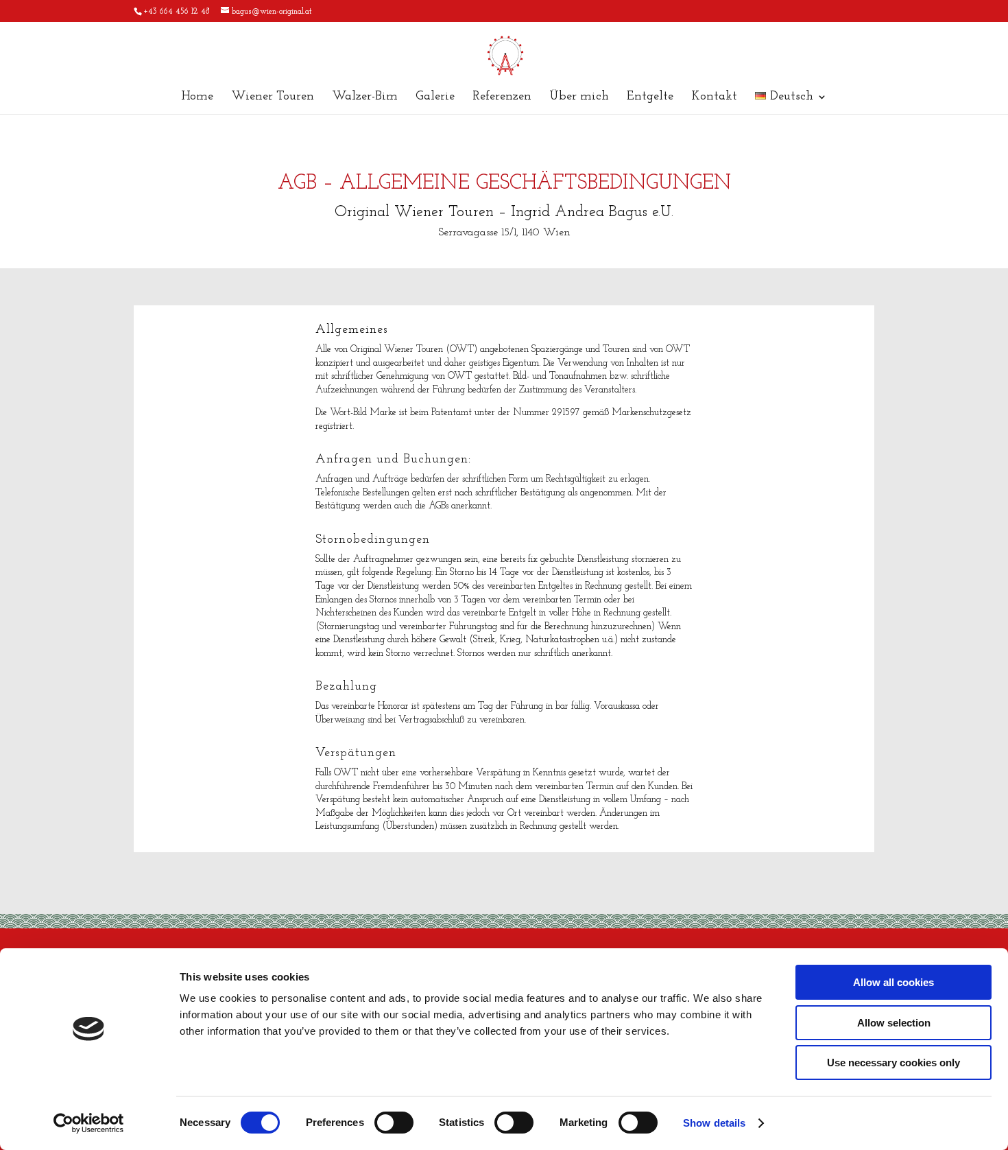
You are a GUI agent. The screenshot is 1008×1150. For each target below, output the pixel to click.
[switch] (393, 1123)
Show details (714, 1123)
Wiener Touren (272, 97)
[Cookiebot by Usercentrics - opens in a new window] (89, 1123)
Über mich (579, 97)
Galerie (435, 97)
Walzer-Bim (365, 97)
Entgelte (650, 97)
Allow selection (894, 1023)
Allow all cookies (893, 982)
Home (197, 97)
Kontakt (714, 97)
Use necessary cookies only (893, 1062)
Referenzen (501, 97)
